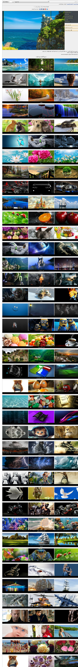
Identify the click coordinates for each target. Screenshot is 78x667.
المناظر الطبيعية (70, 4)
